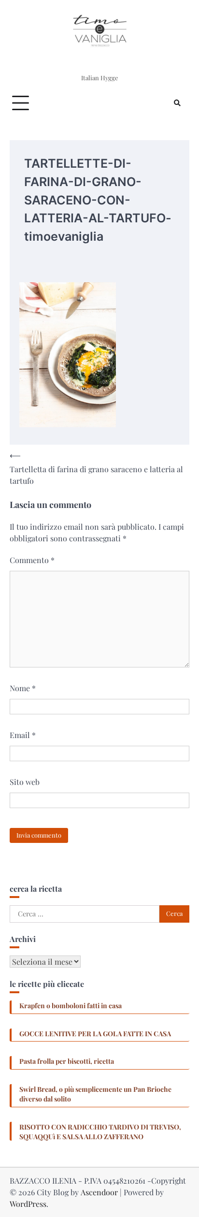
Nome (23, 688)
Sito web (25, 782)
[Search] (177, 103)
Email (23, 735)
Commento (32, 560)
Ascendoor (99, 1192)
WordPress (28, 1204)
